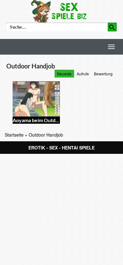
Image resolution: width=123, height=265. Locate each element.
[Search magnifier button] (112, 27)
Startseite (14, 135)
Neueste (64, 73)
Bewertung (103, 73)
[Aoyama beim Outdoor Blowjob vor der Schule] (36, 99)
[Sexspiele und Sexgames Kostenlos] (61, 11)
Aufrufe (83, 73)
